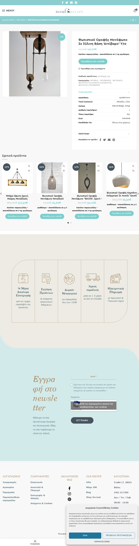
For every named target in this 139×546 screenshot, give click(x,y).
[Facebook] (62, 2)
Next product (135, 20)
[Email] (71, 2)
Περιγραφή (83, 133)
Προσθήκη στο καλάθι (93, 61)
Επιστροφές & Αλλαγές (38, 497)
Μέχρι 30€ (91, 487)
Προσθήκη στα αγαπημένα (93, 69)
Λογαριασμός (9, 482)
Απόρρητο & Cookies (102, 541)
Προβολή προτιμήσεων (119, 535)
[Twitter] (66, 2)
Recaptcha (75, 397)
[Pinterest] (76, 2)
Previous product (130, 20)
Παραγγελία (9, 492)
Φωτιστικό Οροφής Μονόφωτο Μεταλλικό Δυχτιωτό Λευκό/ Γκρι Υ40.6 (52, 199)
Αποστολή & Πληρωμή (37, 489)
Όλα (85, 535)
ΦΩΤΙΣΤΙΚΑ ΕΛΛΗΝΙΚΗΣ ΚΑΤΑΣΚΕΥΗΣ (43, 20)
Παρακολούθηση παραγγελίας (11, 499)
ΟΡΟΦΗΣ (94, 81)
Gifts (88, 482)
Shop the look (93, 497)
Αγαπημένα (8, 487)
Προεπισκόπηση (29, 166)
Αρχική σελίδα (8, 20)
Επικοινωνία (36, 482)
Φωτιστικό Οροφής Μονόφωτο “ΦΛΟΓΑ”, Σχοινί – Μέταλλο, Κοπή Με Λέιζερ (87, 199)
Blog (88, 492)
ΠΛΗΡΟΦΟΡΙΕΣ (85, 92)
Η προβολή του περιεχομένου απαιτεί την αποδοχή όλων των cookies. (93, 405)
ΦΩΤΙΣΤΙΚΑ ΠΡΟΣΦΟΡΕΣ (89, 85)
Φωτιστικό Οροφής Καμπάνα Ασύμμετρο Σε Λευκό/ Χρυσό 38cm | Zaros (121, 195)
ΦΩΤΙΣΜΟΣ (21, 20)
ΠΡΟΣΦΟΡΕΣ (105, 81)
